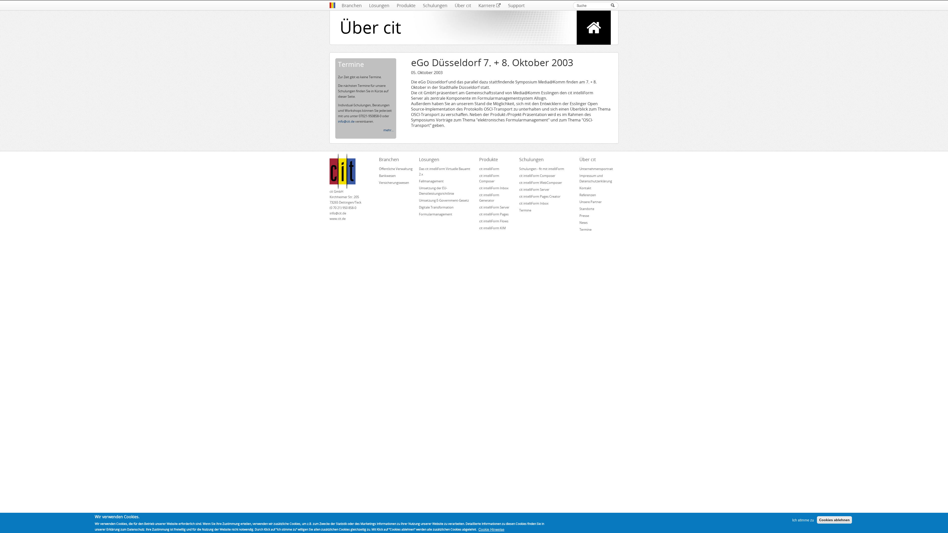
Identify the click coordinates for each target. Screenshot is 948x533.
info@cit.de (346, 121)
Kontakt (585, 188)
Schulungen (435, 5)
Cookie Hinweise (491, 529)
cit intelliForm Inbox (494, 188)
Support (516, 5)
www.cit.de (338, 218)
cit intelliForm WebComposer (541, 182)
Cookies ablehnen (834, 520)
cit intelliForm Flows (493, 221)
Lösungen (379, 5)
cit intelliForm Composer (489, 178)
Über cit (463, 5)
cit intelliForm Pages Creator (539, 196)
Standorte (586, 209)
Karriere (486, 5)
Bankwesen (387, 175)
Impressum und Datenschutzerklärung (595, 178)
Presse (584, 215)
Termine (525, 210)
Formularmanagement (435, 214)
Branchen (352, 5)
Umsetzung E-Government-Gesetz (444, 200)
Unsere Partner (590, 202)
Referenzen (587, 195)
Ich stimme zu (803, 519)
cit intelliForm (489, 169)
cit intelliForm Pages (494, 214)
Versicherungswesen (394, 182)
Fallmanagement (431, 181)
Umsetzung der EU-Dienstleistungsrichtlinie (436, 191)
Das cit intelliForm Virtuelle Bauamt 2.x (444, 171)
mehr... (388, 130)
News (583, 222)
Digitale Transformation (436, 207)
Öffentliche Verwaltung (396, 169)
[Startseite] (332, 5)
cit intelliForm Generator (489, 198)
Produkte (406, 5)
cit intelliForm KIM (492, 228)
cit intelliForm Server (494, 207)
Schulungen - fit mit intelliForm (541, 169)
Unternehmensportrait (596, 169)
